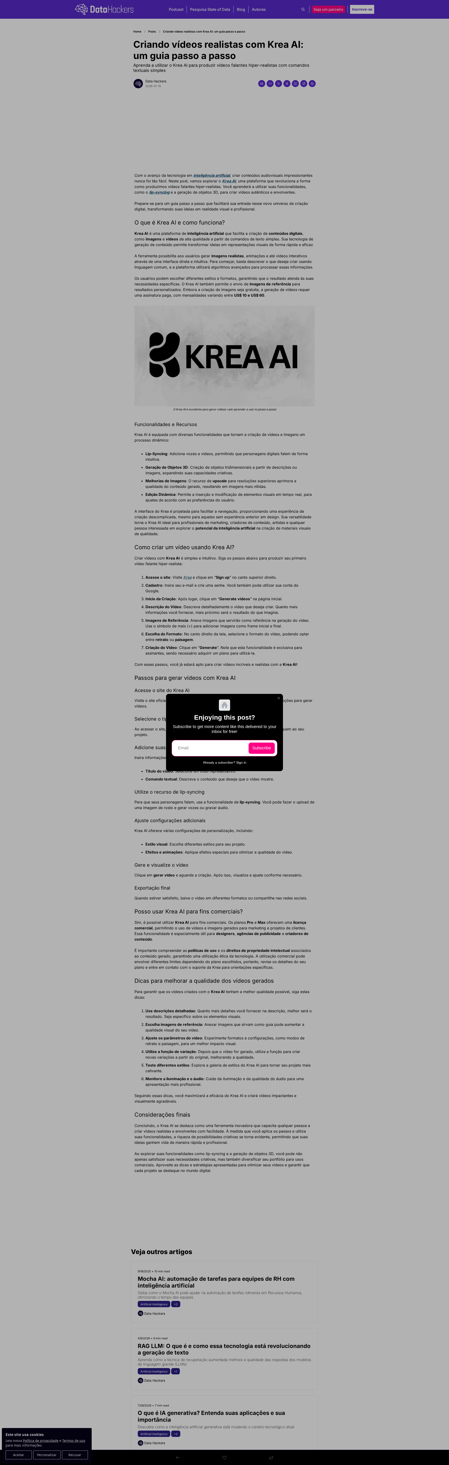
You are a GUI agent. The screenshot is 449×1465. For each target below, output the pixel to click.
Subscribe (261, 748)
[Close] (279, 698)
